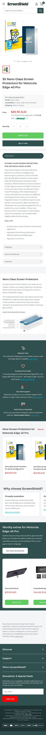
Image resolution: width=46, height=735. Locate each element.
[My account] (36, 4)
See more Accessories (15, 551)
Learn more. (33, 359)
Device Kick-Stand (11, 588)
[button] (23, 156)
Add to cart (23, 135)
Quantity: (6, 126)
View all (41, 429)
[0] (41, 3)
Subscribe (10, 699)
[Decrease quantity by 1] (13, 126)
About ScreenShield (12, 512)
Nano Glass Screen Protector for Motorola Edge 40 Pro (16, 467)
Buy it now (23, 143)
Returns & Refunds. (27, 379)
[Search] (40, 10)
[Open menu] (3, 4)
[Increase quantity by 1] (26, 126)
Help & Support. (37, 397)
